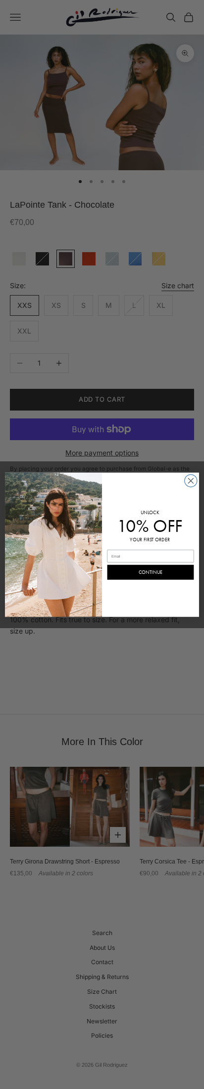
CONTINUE (150, 572)
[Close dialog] (191, 480)
